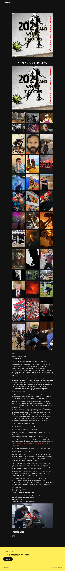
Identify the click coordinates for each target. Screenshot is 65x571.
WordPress (60, 567)
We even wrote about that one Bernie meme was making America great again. (32, 443)
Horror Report (7, 2)
